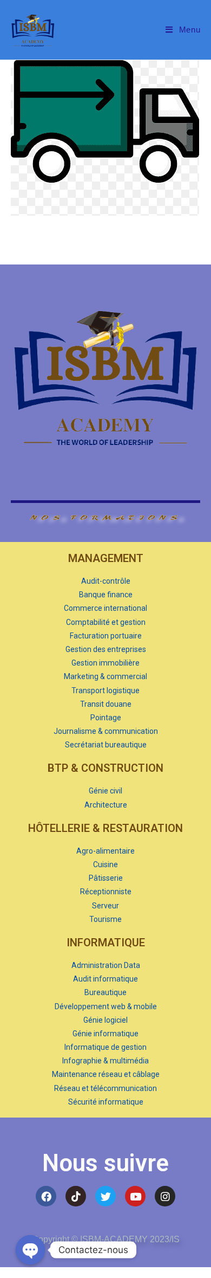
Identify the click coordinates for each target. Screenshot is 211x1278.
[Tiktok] (75, 1196)
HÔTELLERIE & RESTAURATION (105, 828)
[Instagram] (165, 1196)
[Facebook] (46, 1196)
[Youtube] (135, 1196)
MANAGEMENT (105, 558)
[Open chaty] (30, 1249)
